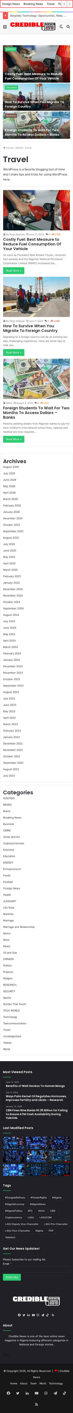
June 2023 (9, 704)
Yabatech (10, 1237)
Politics (7, 965)
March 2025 (10, 569)
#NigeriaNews (38, 1204)
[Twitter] (25, 1315)
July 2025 (9, 544)
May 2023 (9, 711)
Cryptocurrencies (13, 843)
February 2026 (12, 505)
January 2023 (11, 737)
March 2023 (10, 724)
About (23, 1383)
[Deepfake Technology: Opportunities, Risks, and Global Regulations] (13, 1143)
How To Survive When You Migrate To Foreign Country (34, 104)
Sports (7, 997)
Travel (51, 3)
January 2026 (11, 511)
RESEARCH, (10, 984)
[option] (36, 92)
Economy (8, 849)
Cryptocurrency (13, 1217)
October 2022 (11, 756)
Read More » (13, 270)
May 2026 (9, 486)
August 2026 (11, 466)
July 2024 (9, 621)
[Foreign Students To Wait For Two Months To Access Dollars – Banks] (36, 125)
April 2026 (9, 492)
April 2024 (9, 640)
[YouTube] (34, 1315)
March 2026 (10, 499)
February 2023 (12, 730)
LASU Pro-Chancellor (56, 1224)
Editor (9, 403)
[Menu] (5, 27)
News (6, 946)
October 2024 (11, 601)
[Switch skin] (61, 27)
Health (7, 894)
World (19, 147)
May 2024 (9, 634)
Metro (7, 933)
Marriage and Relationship (19, 926)
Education (11, 87)
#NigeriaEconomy (15, 1204)
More (6, 939)
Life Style (8, 907)
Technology (10, 1016)
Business (11, 115)
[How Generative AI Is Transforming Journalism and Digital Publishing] (36, 1156)
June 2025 (9, 550)
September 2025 (13, 531)
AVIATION (9, 798)
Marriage (8, 920)
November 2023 (13, 672)
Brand (6, 811)
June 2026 (9, 479)
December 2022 (13, 743)
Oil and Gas (10, 952)
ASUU (41, 1210)
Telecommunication (14, 1023)
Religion (8, 978)
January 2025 (11, 582)
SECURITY (9, 991)
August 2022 (11, 769)
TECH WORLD (11, 1010)
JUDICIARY (9, 901)
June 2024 (9, 627)
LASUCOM (46, 1217)
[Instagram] (39, 1315)
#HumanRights (39, 1197)
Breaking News (33, 3)
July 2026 (9, 473)
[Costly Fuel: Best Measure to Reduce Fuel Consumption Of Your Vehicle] (36, 64)
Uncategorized (12, 1036)
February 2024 (12, 653)
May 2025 (9, 556)
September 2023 (13, 685)
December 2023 (13, 666)
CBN (52, 1210)
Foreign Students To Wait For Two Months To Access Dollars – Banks (32, 132)
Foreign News (11, 3)
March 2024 (10, 647)
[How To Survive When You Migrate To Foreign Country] (36, 97)
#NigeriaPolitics (13, 1210)
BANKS (7, 804)
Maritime (8, 914)
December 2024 (13, 589)
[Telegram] (43, 1315)
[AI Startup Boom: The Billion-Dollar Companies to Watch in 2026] (13, 1170)
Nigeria (39, 1230)
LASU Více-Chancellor (17, 1230)
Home (9, 147)
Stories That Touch (14, 1004)
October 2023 (11, 679)
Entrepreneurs (12, 869)
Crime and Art (11, 836)
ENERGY (10, 49)
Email (7, 1263)
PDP (51, 1230)
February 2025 (12, 576)
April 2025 (9, 563)
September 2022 (13, 762)
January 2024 (11, 659)
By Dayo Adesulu (15, 234)
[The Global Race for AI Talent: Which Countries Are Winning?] (36, 1143)
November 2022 (13, 749)
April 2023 (9, 717)
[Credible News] (33, 26)
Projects (8, 971)
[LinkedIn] (29, 1315)
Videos (7, 1042)
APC (30, 1210)
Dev (6, 1354)
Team (33, 1383)
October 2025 (11, 524)
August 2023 (11, 692)
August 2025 (11, 537)
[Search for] (68, 27)
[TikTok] (48, 1315)
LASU (31, 1217)
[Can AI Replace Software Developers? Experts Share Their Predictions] (13, 1156)
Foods (7, 875)
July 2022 (9, 775)
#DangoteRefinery (15, 1197)
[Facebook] (20, 1315)
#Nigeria (57, 1197)
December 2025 (13, 518)
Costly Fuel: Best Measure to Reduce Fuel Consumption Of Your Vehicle (34, 76)
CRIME (7, 830)
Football (8, 881)
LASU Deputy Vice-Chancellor (22, 1224)
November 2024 (13, 595)
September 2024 (13, 608)
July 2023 (9, 698)
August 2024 (11, 614)
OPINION (8, 959)
